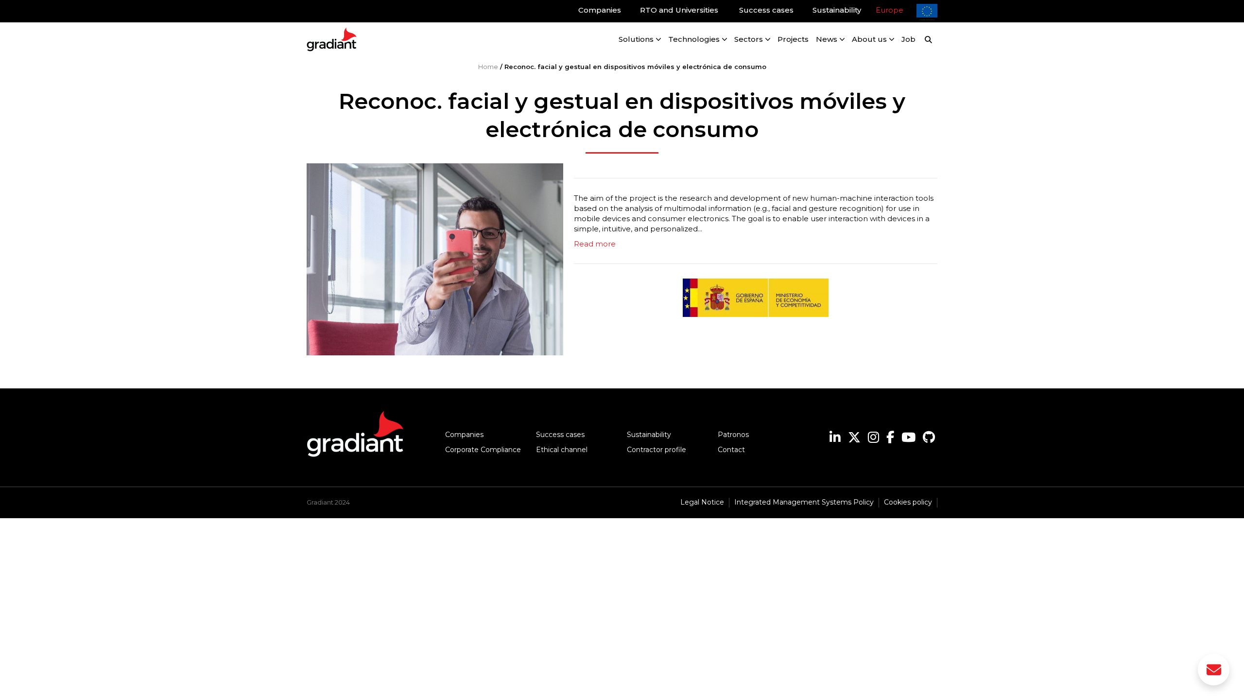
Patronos (733, 434)
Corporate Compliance (483, 449)
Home (488, 66)
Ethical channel (561, 449)
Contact (731, 449)
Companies (464, 434)
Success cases (560, 434)
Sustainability (649, 434)
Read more (595, 243)
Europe (889, 10)
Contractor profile (656, 449)
